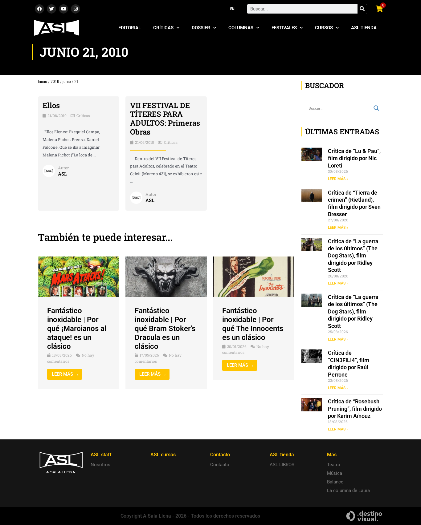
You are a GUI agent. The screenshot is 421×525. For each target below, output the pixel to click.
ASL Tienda (364, 27)
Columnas (240, 27)
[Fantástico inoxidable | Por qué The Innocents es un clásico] (253, 276)
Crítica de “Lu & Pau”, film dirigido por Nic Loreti (354, 158)
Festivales (284, 27)
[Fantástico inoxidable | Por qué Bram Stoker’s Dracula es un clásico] (166, 276)
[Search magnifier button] (376, 108)
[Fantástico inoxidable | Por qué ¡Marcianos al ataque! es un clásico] (78, 276)
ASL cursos (163, 455)
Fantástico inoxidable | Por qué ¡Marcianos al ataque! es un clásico (76, 328)
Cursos (324, 27)
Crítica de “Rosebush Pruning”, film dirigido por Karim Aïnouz (355, 408)
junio (67, 81)
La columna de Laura (348, 490)
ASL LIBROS (282, 464)
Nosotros (100, 464)
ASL (62, 174)
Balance (335, 482)
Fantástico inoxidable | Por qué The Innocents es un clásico (252, 323)
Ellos (51, 105)
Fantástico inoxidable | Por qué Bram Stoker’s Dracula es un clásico (165, 328)
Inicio (42, 81)
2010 (55, 81)
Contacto (219, 464)
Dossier (201, 27)
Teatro (333, 464)
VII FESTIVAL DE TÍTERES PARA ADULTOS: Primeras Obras (165, 118)
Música (334, 473)
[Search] (362, 9)
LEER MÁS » (338, 179)
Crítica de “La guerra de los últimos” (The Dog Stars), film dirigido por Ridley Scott (353, 255)
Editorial (129, 27)
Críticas (163, 27)
